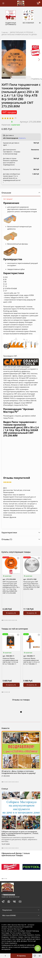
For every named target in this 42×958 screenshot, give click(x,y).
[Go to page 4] (6, 620)
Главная (5, 32)
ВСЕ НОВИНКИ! (28, 23)
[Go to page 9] (13, 620)
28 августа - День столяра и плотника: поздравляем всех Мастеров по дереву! (19, 772)
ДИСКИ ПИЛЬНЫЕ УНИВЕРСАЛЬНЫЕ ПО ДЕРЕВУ (19, 34)
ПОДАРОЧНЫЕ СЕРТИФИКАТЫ (10, 23)
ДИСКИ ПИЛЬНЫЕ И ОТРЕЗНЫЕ (21, 32)
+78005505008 (8, 894)
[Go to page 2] (3, 620)
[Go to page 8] (12, 620)
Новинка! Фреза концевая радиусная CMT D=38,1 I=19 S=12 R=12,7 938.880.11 (31, 661)
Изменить (22, 138)
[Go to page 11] (16, 620)
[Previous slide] (3, 59)
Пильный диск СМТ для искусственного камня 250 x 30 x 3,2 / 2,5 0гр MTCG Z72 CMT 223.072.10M (31, 585)
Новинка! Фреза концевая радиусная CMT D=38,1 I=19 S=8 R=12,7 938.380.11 (10, 661)
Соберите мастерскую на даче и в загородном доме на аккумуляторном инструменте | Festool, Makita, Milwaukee (20, 833)
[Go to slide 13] (11, 79)
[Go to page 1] (2, 620)
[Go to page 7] (10, 620)
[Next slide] (39, 59)
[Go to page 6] (9, 620)
